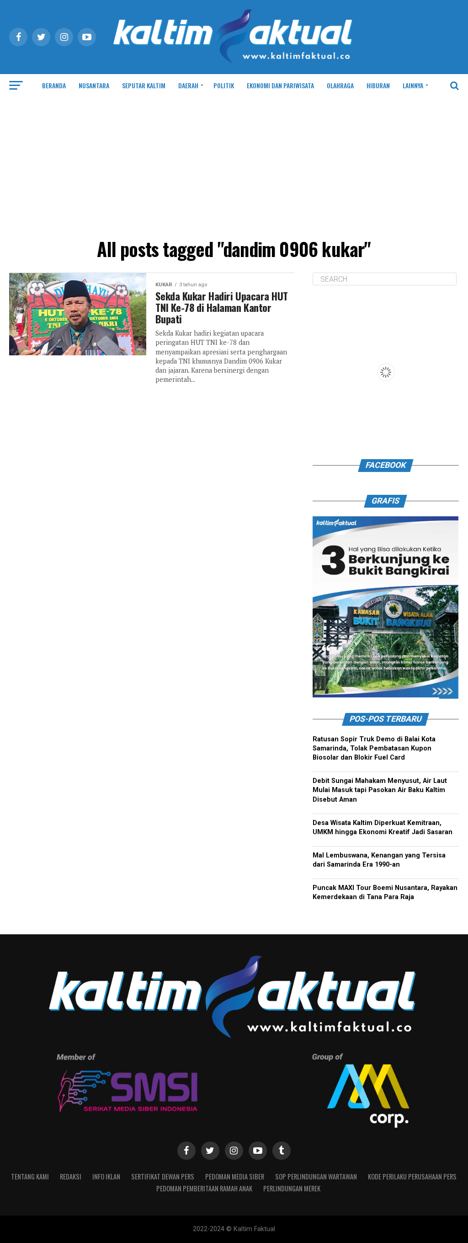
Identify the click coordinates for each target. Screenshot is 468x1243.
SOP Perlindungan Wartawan (316, 1176)
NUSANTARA (94, 85)
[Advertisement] (233, 166)
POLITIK (223, 85)
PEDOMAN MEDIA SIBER (234, 1176)
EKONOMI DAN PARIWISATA (280, 85)
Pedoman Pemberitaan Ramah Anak (204, 1188)
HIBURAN (378, 85)
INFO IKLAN (106, 1176)
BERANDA (54, 85)
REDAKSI (70, 1176)
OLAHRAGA (340, 85)
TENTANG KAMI (30, 1176)
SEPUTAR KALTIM (143, 85)
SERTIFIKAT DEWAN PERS (162, 1176)
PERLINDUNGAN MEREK (291, 1188)
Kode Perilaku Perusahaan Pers (412, 1176)
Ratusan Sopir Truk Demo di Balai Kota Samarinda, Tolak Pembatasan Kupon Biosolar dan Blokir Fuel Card (374, 748)
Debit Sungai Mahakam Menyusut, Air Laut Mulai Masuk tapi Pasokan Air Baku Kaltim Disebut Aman (380, 790)
